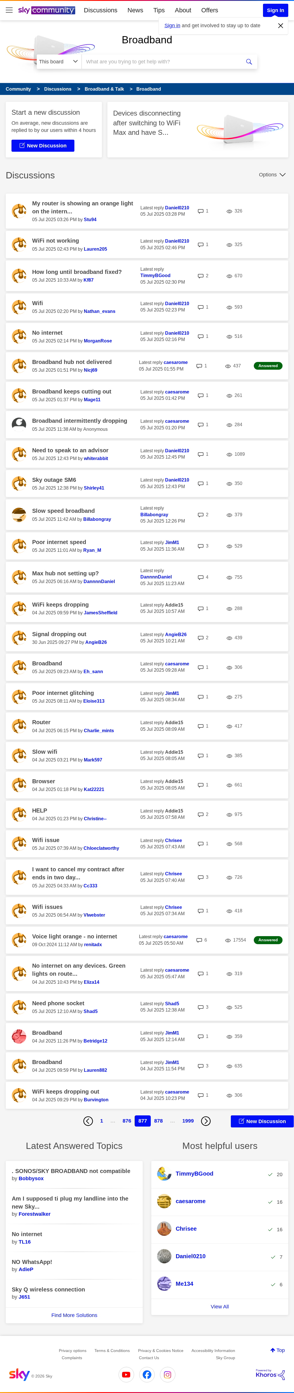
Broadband (147, 40)
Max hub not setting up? (65, 573)
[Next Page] (206, 1121)
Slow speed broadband (63, 511)
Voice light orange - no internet (74, 936)
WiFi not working (55, 240)
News (135, 10)
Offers (209, 10)
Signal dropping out (59, 634)
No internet (47, 333)
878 (158, 1121)
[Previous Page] (88, 1121)
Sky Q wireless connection (48, 1289)
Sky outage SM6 (54, 480)
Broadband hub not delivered (72, 362)
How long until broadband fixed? (77, 272)
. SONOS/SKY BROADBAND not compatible (71, 1171)
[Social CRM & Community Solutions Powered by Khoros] (270, 1374)
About (183, 10)
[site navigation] (9, 10)
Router (41, 722)
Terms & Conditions (112, 1350)
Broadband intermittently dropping (79, 421)
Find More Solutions (74, 1315)
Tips (159, 10)
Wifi (37, 303)
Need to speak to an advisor (70, 450)
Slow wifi (44, 752)
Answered (268, 365)
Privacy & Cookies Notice (160, 1350)
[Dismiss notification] (280, 25)
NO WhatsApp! (32, 1262)
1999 (188, 1121)
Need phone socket (58, 1003)
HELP (39, 810)
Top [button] (280, 1350)
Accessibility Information (213, 1350)
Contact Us (149, 1357)
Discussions (100, 10)
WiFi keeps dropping (60, 604)
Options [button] (268, 175)
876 (127, 1121)
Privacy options (72, 1350)
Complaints (72, 1357)
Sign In (275, 10)
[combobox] (161, 61)
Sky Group (225, 1357)
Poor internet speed (59, 542)
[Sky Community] (46, 10)
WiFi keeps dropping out (65, 1091)
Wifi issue (45, 840)
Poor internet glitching (63, 693)
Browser (43, 781)
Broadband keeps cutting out (71, 391)
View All (220, 1307)
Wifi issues (47, 907)
